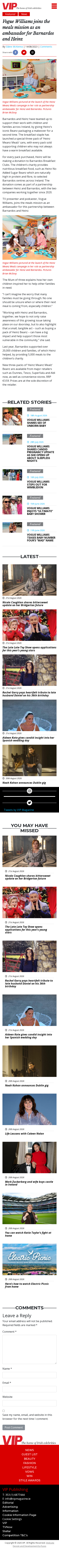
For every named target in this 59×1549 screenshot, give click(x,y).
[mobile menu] (54, 6)
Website (7, 1397)
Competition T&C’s (15, 1535)
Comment (9, 1331)
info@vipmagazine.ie (17, 1499)
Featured (35, 409)
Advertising (10, 1506)
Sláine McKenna (14, 46)
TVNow (7, 1527)
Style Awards (29, 1480)
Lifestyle (29, 1467)
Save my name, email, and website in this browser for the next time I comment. (27, 1417)
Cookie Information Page (19, 1515)
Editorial (8, 1502)
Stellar (6, 1531)
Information (10, 1510)
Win (29, 1476)
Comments (46, 46)
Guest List (30, 1454)
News (29, 1450)
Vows (29, 1471)
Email (6, 1383)
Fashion (29, 1463)
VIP (4, 1523)
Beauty (29, 1458)
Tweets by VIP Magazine (19, 810)
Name (7, 1368)
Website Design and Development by (33, 1544)
